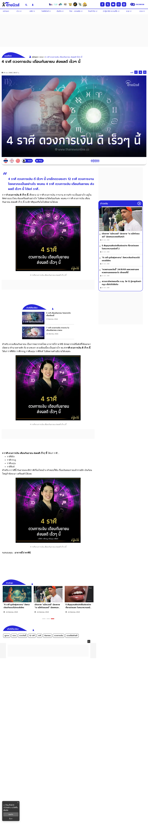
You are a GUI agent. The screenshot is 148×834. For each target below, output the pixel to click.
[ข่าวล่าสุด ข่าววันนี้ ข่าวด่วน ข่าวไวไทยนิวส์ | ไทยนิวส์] (12, 4)
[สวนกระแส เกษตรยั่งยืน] (80, 4)
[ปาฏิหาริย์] (75, 4)
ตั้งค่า (11, 819)
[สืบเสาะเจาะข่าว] (51, 4)
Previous (90, 583)
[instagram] (118, 4)
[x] (108, 4)
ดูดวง (6, 635)
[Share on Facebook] (136, 72)
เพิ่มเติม (5, 810)
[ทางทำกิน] (70, 4)
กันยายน (47, 635)
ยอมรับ (11, 814)
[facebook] (102, 4)
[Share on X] (140, 72)
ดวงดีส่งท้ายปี (72, 635)
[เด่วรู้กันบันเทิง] (60, 4)
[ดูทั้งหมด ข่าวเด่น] (139, 203)
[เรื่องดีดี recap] (55, 4)
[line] (124, 4)
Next (93, 583)
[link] (48, 318)
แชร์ (131, 72)
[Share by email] (144, 72)
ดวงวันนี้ (22, 635)
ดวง (14, 635)
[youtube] (113, 4)
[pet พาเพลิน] (65, 4)
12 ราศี (32, 635)
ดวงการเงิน (58, 635)
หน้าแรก (35, 57)
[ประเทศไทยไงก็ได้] (85, 4)
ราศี (39, 635)
